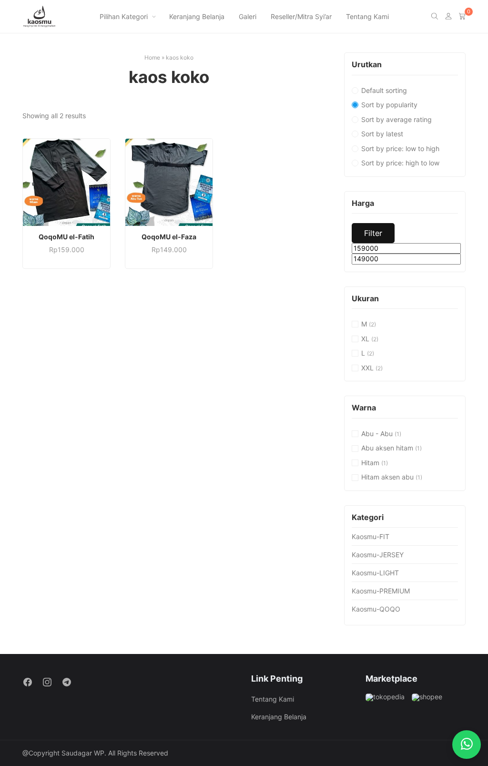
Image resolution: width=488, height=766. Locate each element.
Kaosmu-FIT (370, 536)
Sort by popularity (389, 105)
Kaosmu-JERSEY (378, 555)
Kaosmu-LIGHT (375, 573)
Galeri (247, 16)
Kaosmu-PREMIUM (381, 591)
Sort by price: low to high (400, 148)
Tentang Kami (367, 16)
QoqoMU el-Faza (169, 237)
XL (365, 339)
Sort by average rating (396, 119)
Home (152, 57)
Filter (373, 233)
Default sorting (384, 90)
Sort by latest (382, 134)
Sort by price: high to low (400, 163)
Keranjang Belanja (196, 16)
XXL (367, 368)
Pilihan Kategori (124, 16)
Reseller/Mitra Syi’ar (301, 16)
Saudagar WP (82, 753)
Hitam (370, 463)
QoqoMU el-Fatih (66, 237)
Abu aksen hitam (387, 448)
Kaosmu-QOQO (376, 609)
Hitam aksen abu (387, 477)
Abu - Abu (377, 433)
